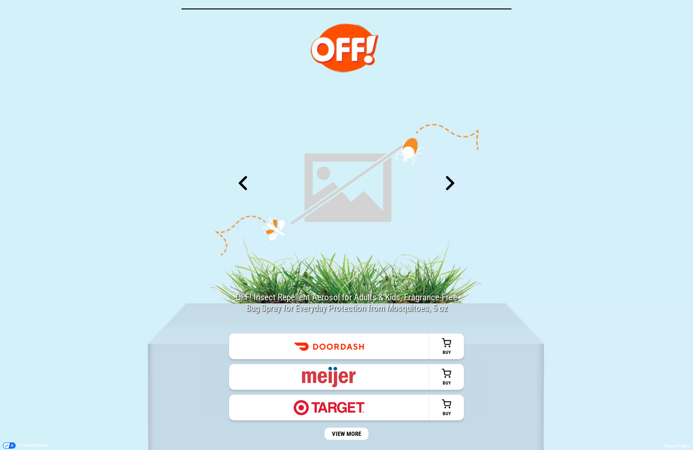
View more (346, 433)
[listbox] (346, 184)
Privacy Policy (676, 446)
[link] (346, 346)
